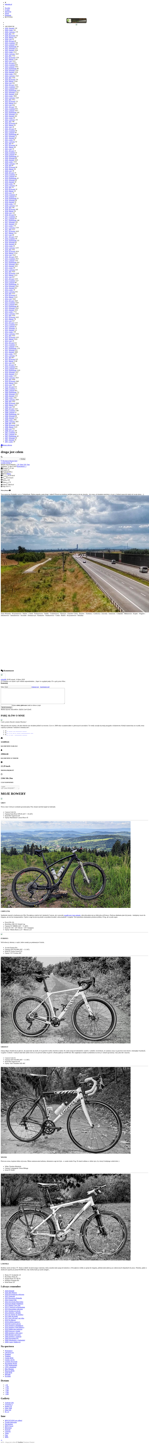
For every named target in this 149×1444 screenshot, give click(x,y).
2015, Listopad (9, 260)
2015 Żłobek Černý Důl (12, 1305)
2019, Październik (10, 178)
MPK (6, 1437)
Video (7, 1433)
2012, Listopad (9, 326)
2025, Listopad (9, 45)
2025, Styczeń (9, 63)
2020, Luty (8, 171)
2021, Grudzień (10, 131)
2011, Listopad (9, 346)
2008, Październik (10, 414)
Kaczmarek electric (11, 1363)
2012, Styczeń (9, 343)
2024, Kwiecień (10, 79)
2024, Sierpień (9, 72)
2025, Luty (8, 61)
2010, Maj (8, 379)
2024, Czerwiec (10, 76)
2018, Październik (10, 198)
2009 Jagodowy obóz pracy (14, 1333)
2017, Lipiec (9, 226)
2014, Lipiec (9, 290)
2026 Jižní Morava (11, 1293)
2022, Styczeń (9, 129)
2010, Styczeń (9, 387)
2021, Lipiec (9, 140)
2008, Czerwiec (10, 421)
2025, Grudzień (10, 43)
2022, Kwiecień (10, 123)
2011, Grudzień (10, 345)
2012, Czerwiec (10, 334)
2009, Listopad (9, 390)
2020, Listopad (9, 154)
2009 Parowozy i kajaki (12, 1331)
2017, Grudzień (10, 217)
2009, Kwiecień (10, 403)
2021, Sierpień (9, 138)
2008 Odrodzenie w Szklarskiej (15, 1340)
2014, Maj (8, 293)
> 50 (17, 464)
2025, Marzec (9, 59)
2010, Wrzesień (10, 372)
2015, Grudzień (10, 259)
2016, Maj (8, 249)
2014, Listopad (9, 282)
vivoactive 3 (9, 1404)
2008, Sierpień (9, 418)
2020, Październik (10, 156)
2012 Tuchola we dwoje (12, 1311)
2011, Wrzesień (10, 350)
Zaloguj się (35, 687)
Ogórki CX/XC (10, 1360)
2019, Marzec (9, 191)
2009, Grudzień (10, 389)
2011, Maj (8, 357)
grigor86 (3, 679)
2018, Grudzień (10, 195)
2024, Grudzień (10, 65)
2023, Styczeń (9, 107)
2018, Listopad (9, 196)
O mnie (7, 10)
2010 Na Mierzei (10, 1320)
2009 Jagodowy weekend (13, 1336)
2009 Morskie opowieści (13, 1335)
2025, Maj (8, 56)
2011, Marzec (9, 361)
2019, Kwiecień (10, 189)
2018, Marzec (9, 211)
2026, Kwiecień (10, 35)
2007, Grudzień (10, 432)
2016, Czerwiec (10, 248)
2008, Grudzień (10, 410)
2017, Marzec (9, 233)
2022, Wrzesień (10, 114)
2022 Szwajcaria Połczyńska (14, 1302)
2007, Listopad (9, 434)
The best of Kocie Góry (9, 461)
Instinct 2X (8, 1406)
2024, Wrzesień (10, 70)
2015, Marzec (9, 275)
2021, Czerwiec (10, 142)
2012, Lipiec (9, 332)
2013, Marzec (9, 319)
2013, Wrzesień (10, 308)
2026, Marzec (9, 37)
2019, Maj (8, 187)
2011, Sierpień (9, 352)
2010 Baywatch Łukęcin (13, 1324)
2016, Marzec (9, 253)
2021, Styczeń (9, 151)
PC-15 (7, 1412)
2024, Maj (8, 78)
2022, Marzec (9, 125)
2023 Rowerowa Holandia (13, 1298)
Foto (28, 464)
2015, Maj (8, 271)
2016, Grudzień (10, 239)
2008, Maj (8, 423)
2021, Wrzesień (10, 136)
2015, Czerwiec (10, 270)
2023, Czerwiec (10, 98)
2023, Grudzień (10, 87)
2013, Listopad (9, 304)
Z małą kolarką (6, 463)
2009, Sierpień (9, 396)
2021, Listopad (9, 132)
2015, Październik (10, 262)
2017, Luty (8, 235)
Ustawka (8, 1431)
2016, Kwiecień (10, 251)
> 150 (7, 1388)
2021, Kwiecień (10, 145)
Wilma (9, 474)
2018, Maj (8, 207)
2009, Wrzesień (10, 394)
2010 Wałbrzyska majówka (13, 1329)
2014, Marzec (9, 297)
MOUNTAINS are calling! (13, 1420)
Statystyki (8, 11)
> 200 (7, 1390)
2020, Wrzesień (10, 158)
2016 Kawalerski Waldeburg (14, 1303)
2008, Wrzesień (10, 416)
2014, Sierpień (9, 288)
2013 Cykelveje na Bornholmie (15, 1307)
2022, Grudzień (10, 109)
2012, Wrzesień (10, 328)
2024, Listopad (9, 67)
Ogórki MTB (9, 1358)
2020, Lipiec (9, 162)
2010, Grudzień (10, 367)
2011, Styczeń (9, 365)
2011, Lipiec (9, 354)
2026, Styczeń (9, 41)
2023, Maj (8, 100)
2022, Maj (8, 121)
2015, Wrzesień (10, 264)
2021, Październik (10, 134)
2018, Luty (8, 213)
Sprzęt (7, 13)
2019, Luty (8, 193)
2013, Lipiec (9, 312)
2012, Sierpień (9, 330)
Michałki (8, 1374)
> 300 (7, 1392)
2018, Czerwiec (10, 206)
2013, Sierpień (9, 310)
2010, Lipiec (9, 376)
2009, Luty (8, 407)
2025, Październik (10, 46)
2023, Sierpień (9, 94)
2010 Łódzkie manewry (12, 1322)
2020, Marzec (9, 169)
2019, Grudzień (10, 174)
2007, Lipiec (9, 442)
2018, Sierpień (9, 202)
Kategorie (8, 15)
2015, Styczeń (9, 279)
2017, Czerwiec (10, 228)
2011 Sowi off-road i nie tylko (14, 1318)
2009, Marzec (9, 405)
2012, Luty (8, 341)
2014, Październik (10, 284)
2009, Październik (10, 392)
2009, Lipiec (9, 398)
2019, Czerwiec (10, 185)
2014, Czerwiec (10, 292)
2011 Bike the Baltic (11, 1316)
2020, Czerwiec (10, 164)
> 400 (7, 1394)
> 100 (7, 1387)
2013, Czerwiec (10, 314)
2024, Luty (8, 83)
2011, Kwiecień (10, 359)
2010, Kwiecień (10, 381)
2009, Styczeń (9, 409)
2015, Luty (8, 277)
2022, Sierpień (9, 116)
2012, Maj (8, 335)
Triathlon (8, 1356)
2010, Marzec (9, 383)
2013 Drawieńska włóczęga (14, 1309)
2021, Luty (8, 149)
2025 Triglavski (10, 1296)
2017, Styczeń (9, 237)
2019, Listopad (9, 176)
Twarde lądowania (11, 1422)
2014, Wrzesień (10, 286)
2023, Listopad (9, 89)
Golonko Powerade (11, 1362)
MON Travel (9, 1426)
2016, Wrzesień (10, 242)
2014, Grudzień (10, 281)
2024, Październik (10, 68)
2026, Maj (8, 34)
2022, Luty (8, 127)
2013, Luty (8, 321)
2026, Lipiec (9, 30)
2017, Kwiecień (10, 231)
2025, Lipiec (9, 52)
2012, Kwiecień (10, 337)
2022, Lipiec (9, 118)
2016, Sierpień (9, 244)
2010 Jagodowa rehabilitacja (14, 1325)
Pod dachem (9, 1424)
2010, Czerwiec (10, 378)
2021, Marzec (9, 147)
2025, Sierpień (9, 50)
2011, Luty (8, 363)
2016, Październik (10, 240)
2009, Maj (8, 401)
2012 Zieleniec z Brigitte (13, 1313)
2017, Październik (10, 220)
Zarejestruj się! (45, 687)
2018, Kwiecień (10, 209)
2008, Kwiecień (10, 425)
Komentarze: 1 (21, 466)
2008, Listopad (9, 412)
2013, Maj (8, 315)
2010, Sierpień (9, 374)
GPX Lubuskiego (10, 1367)
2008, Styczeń (9, 431)
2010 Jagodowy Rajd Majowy (14, 1327)
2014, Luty (8, 299)
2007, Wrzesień (10, 438)
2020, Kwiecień (10, 167)
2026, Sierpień (9, 28)
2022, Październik (10, 112)
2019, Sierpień (9, 182)
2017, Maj (8, 229)
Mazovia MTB (9, 1371)
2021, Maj (8, 143)
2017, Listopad (9, 218)
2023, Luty (8, 105)
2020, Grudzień (10, 153)
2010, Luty (8, 385)
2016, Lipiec (9, 246)
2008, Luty (8, 429)
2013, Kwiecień (10, 317)
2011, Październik (10, 348)
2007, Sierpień (9, 440)
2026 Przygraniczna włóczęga (14, 1294)
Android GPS (9, 1403)
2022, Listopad (9, 110)
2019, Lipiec (9, 184)
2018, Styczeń (9, 215)
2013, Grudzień (10, 303)
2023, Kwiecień (10, 101)
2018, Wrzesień (10, 200)
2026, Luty (8, 39)
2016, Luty (8, 255)
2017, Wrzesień (10, 222)
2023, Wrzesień (10, 92)
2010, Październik (10, 370)
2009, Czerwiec (10, 399)
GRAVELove (9, 1352)
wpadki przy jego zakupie (72, 915)
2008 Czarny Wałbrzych (12, 1342)
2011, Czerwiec (10, 356)
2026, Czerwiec (10, 32)
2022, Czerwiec (10, 120)
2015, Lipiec (9, 268)
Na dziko (8, 1376)
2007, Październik (10, 436)
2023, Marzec (9, 103)
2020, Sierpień (9, 160)
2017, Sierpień (9, 224)
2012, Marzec (9, 339)
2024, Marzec (9, 81)
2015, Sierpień (9, 266)
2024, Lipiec (9, 74)
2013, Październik (10, 306)
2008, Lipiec (9, 420)
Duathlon (8, 1354)
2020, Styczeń (9, 173)
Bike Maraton (9, 1369)
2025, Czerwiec (10, 54)
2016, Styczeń (9, 257)
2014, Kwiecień (10, 295)
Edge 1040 (8, 1408)
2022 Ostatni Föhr (11, 1300)
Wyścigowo (8, 1351)
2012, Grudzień (10, 324)
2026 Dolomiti (9, 1291)
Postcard (7, 1429)
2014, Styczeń (9, 301)
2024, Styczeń (9, 85)
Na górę (7, 8)
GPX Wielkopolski (11, 1365)
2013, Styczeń (9, 323)
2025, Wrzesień (10, 48)
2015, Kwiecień (10, 273)
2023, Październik (10, 90)
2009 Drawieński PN (11, 1338)
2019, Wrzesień (10, 180)
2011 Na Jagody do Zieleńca (14, 1314)
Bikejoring (8, 1428)
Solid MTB (8, 1372)
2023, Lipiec (9, 96)
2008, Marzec (9, 427)
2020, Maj (8, 165)
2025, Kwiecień (10, 57)
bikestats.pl (8, 4)
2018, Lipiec (9, 204)
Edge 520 (23, 464)
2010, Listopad (9, 368)
